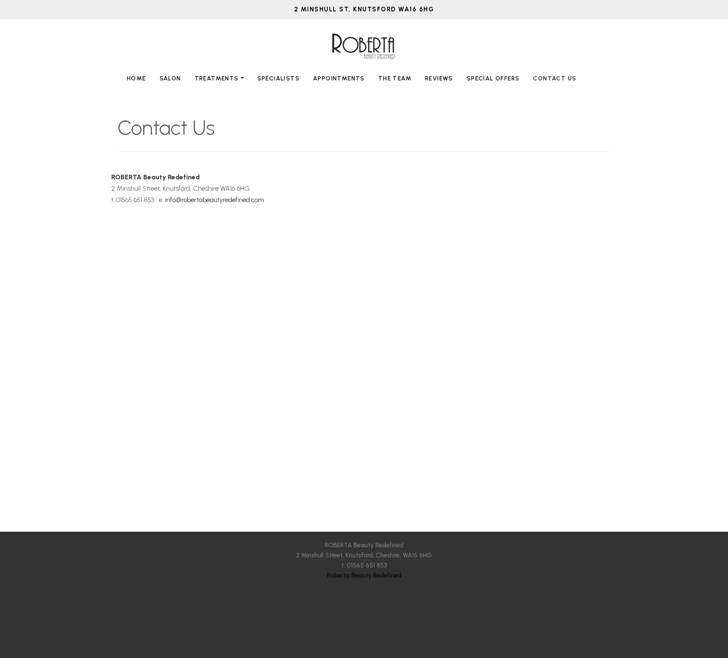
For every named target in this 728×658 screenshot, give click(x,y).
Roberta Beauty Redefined (364, 575)
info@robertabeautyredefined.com (214, 200)
